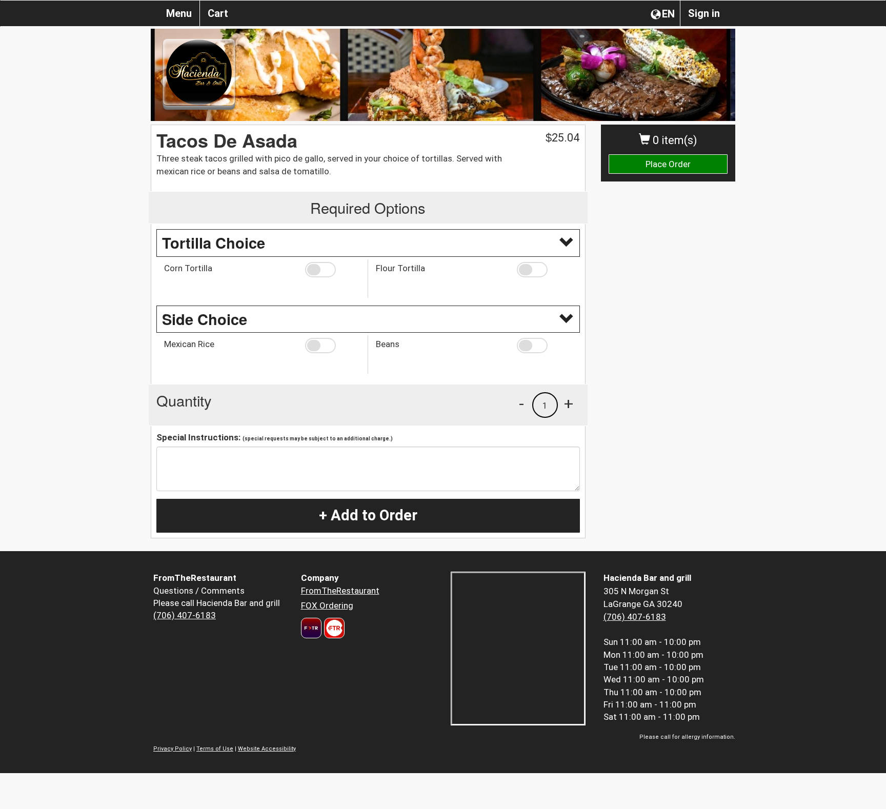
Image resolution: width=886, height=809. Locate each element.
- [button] (521, 403)
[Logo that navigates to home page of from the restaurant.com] (311, 628)
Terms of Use (214, 748)
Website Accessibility (267, 748)
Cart (218, 13)
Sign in (704, 13)
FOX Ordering (327, 605)
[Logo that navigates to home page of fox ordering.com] (333, 628)
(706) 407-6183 (184, 615)
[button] (332, 269)
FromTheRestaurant (340, 590)
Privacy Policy (172, 748)
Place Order (668, 164)
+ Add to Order (368, 515)
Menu (179, 13)
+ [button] (568, 403)
